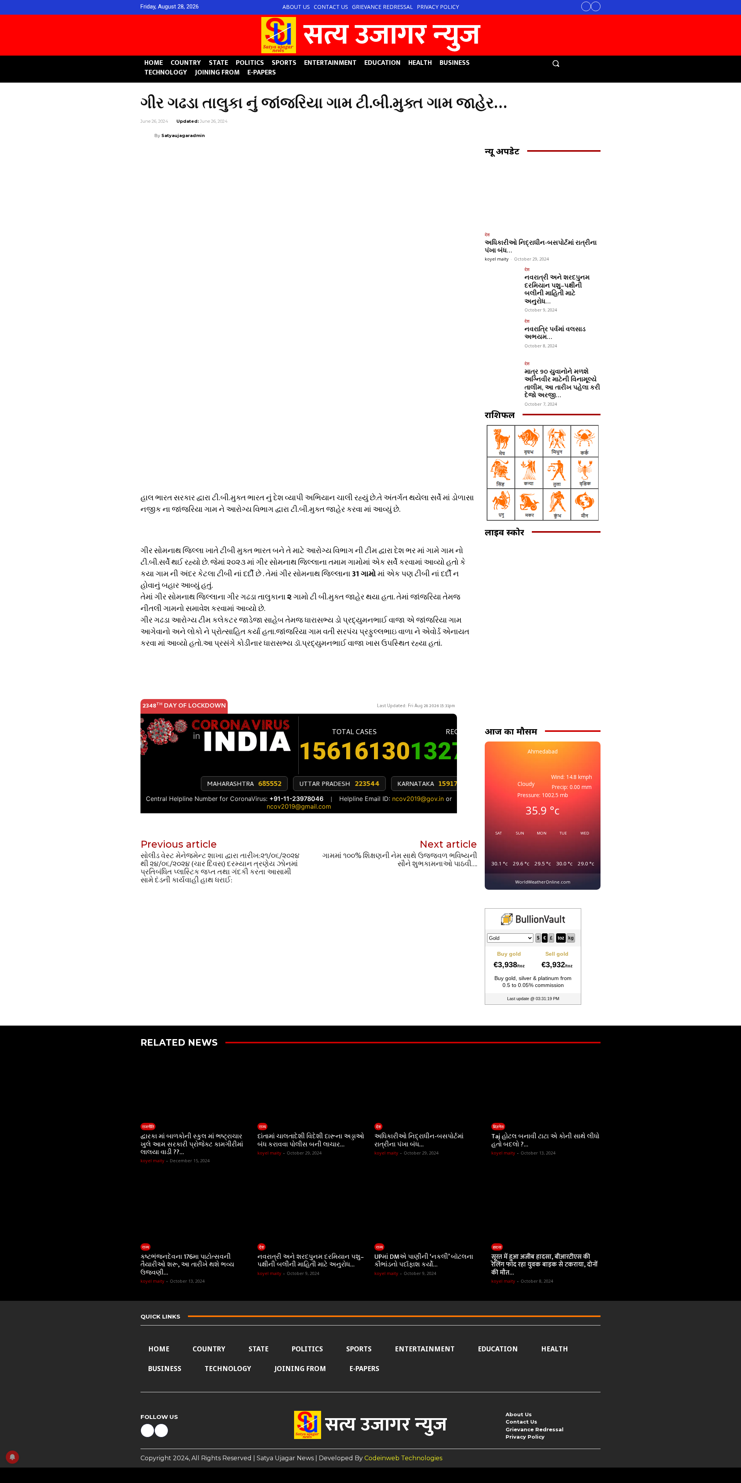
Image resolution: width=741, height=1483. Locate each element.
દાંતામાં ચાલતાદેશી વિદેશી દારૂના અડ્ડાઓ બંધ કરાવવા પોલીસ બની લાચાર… (310, 1140)
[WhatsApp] (503, 135)
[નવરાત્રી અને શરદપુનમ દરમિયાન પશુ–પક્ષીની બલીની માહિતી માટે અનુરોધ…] (502, 284)
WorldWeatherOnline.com (542, 882)
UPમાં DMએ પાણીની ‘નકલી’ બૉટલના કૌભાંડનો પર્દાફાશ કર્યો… (423, 1260)
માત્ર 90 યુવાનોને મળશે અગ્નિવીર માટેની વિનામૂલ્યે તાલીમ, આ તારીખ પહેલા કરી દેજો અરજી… (562, 383)
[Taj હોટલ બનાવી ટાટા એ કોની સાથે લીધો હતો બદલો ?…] (546, 1087)
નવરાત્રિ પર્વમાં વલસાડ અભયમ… (554, 333)
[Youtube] (596, 6)
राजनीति (148, 1126)
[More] (592, 135)
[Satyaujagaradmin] (147, 135)
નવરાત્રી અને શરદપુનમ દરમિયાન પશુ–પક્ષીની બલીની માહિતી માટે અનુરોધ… (557, 289)
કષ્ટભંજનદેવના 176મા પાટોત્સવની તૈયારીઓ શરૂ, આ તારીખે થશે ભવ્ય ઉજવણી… (187, 1264)
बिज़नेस (498, 1126)
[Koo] (574, 135)
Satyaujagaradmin (183, 135)
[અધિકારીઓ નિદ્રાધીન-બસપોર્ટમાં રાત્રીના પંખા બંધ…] (543, 194)
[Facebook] (586, 6)
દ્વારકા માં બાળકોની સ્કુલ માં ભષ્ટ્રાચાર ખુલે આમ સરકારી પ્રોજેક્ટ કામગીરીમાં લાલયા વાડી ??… (191, 1144)
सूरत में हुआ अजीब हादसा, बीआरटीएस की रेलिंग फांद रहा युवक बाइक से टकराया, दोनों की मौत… (544, 1264)
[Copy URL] (556, 135)
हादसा (497, 1247)
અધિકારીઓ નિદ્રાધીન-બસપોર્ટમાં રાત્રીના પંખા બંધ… (541, 246)
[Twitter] (467, 135)
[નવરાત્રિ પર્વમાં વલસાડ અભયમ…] (502, 336)
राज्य (262, 1126)
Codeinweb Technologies (403, 1458)
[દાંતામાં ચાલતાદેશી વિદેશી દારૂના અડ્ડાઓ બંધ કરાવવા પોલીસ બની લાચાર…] (312, 1087)
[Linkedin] (521, 135)
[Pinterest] (485, 135)
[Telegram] (538, 135)
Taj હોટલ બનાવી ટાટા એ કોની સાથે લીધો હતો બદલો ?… (545, 1140)
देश (487, 234)
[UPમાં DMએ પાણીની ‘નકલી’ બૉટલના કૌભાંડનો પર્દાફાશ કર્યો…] (429, 1207)
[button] (555, 63)
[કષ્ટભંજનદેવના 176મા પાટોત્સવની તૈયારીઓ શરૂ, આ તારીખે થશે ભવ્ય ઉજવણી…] (195, 1207)
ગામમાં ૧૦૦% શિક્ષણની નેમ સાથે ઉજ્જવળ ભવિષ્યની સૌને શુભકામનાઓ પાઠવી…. (399, 860)
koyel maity (497, 259)
